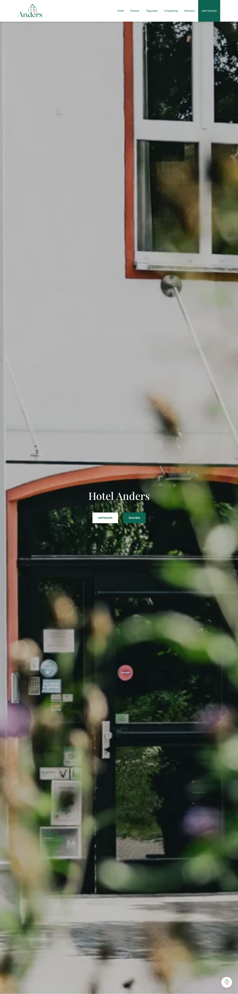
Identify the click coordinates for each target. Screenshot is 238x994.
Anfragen (105, 517)
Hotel (120, 10)
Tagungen (152, 10)
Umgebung (171, 10)
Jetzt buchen (209, 10)
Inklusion (189, 10)
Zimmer (134, 10)
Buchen (134, 517)
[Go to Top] (227, 983)
